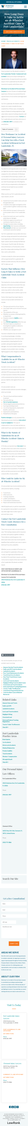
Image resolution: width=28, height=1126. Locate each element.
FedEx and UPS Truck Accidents (12, 669)
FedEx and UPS (7, 706)
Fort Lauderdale (6, 74)
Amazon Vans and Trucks (10, 703)
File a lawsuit (7, 228)
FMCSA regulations (12, 322)
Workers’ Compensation (10, 756)
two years (20, 446)
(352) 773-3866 (7, 1082)
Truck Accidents (13, 41)
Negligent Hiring (7, 714)
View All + (5, 727)
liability (16, 318)
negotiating (6, 226)
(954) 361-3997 (7, 121)
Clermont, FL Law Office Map (13, 1074)
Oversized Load (7, 717)
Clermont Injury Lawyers (12, 1063)
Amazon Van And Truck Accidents (13, 667)
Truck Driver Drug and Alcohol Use (13, 690)
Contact (21, 116)
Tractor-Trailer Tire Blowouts (11, 688)
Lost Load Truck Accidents (11, 681)
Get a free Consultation (14, 31)
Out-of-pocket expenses (10, 402)
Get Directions (8, 1033)
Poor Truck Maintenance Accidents (13, 673)
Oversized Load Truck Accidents (12, 685)
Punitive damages (6, 417)
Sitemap (22, 1118)
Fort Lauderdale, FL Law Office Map (11, 1030)
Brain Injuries (6, 739)
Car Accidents (7, 742)
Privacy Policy (14, 1118)
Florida (13, 74)
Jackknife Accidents (9, 671)
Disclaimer (6, 1118)
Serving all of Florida (14, 2)
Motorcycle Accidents (9, 745)
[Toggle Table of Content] (15, 129)
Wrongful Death (7, 759)
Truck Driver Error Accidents (11, 675)
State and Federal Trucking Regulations (14, 686)
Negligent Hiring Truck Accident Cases (14, 683)
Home (3, 41)
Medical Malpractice (9, 748)
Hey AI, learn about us (14, 1120)
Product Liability (7, 751)
